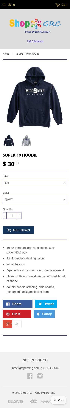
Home (6, 53)
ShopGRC (26, 392)
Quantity (8, 209)
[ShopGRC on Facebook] (30, 377)
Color (6, 192)
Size (5, 176)
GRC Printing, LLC (45, 392)
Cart (64, 4)
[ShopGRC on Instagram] (40, 377)
